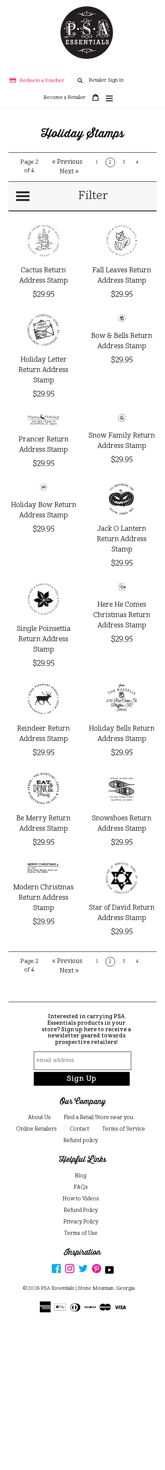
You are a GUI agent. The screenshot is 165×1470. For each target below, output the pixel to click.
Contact (79, 1129)
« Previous (67, 162)
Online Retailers (36, 1129)
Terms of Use (80, 1233)
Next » (69, 172)
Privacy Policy (80, 1222)
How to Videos (81, 1199)
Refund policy (80, 1140)
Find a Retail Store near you (98, 1117)
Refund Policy (81, 1210)
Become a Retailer (64, 97)
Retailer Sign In (106, 80)
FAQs (81, 1187)
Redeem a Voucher (42, 80)
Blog (80, 1176)
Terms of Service (123, 1129)
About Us (39, 1117)
